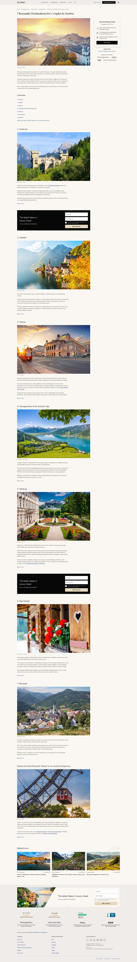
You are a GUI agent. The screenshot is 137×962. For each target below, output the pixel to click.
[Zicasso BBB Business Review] (110, 915)
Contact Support (116, 958)
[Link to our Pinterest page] (101, 940)
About (70, 2)
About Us (19, 939)
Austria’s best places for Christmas (36, 563)
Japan (53, 950)
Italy (53, 939)
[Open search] (75, 2)
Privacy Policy (99, 958)
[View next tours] (118, 848)
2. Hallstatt (20, 102)
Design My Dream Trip (109, 2)
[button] (107, 50)
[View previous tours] (113, 848)
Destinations (44, 2)
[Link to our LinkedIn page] (94, 940)
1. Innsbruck (20, 99)
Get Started (107, 42)
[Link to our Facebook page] (87, 940)
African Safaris (55, 953)
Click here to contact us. (41, 932)
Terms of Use (107, 958)
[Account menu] (118, 2)
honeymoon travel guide (54, 831)
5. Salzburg (20, 111)
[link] (33, 865)
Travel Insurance (21, 945)
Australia (54, 945)
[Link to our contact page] (104, 940)
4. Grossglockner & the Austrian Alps (27, 108)
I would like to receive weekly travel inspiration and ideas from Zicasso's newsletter (77, 223)
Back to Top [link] (20, 203)
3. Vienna (19, 105)
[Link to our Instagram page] (90, 940)
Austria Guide (42, 9)
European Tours (25, 9)
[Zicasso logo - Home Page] (21, 2)
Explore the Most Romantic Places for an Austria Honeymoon (33, 120)
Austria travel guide (41, 831)
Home (18, 9)
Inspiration (63, 2)
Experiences (54, 2)
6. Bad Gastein (21, 114)
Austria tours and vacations (50, 833)
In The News (20, 942)
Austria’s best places (54, 185)
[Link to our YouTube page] (97, 940)
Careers (19, 950)
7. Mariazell (20, 117)
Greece (54, 942)
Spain (53, 947)
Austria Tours (34, 9)
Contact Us (20, 953)
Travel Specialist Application (24, 947)
